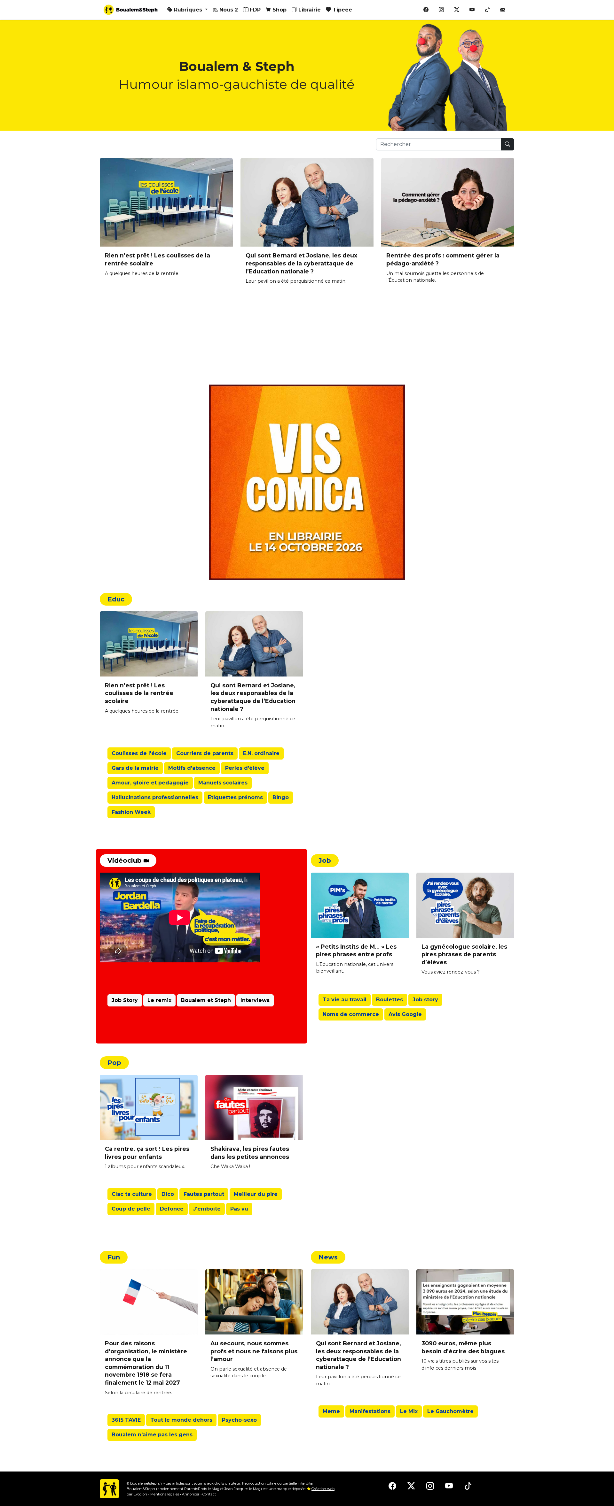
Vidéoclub (125, 860)
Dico (167, 1194)
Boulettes (389, 1000)
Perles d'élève (244, 768)
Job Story (125, 1000)
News (328, 1257)
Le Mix (409, 1411)
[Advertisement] (292, 340)
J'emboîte (207, 1209)
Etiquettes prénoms (235, 797)
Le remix (159, 1000)
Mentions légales (164, 1494)
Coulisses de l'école (139, 753)
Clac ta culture (132, 1194)
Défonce (172, 1209)
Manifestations (370, 1411)
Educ (115, 599)
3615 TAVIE (126, 1420)
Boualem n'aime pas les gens (152, 1435)
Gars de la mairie (135, 768)
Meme (331, 1411)
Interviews (255, 1000)
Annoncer (191, 1494)
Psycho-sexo (239, 1420)
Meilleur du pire (256, 1194)
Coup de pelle (131, 1209)
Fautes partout (204, 1194)
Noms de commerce (351, 1014)
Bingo (280, 797)
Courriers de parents (204, 753)
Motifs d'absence (192, 768)
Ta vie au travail (344, 1000)
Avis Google (405, 1014)
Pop (114, 1062)
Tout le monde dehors (181, 1420)
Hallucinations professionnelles (155, 797)
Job (325, 860)
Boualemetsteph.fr (146, 1483)
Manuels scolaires (223, 783)
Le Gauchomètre (450, 1411)
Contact (209, 1494)
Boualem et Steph (206, 1000)
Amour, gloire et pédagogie (150, 783)
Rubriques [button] (188, 10)
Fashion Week (131, 812)
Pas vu (239, 1209)
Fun (113, 1257)
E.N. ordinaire (261, 753)
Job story (425, 1000)
